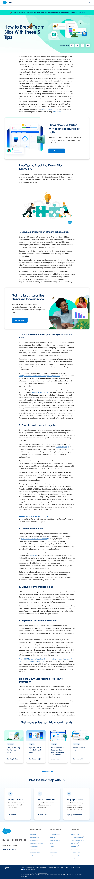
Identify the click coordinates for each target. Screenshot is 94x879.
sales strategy (46, 109)
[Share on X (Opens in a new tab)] (77, 45)
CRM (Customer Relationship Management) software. (39, 376)
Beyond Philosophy (39, 392)
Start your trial (78, 759)
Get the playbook (13, 759)
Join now (82, 12)
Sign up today (20, 320)
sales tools (57, 112)
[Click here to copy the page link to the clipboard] (88, 45)
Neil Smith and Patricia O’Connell (34, 539)
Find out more (57, 151)
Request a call (42, 815)
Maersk (32, 555)
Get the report (34, 759)
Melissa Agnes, (61, 447)
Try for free (12, 815)
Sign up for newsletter (74, 815)
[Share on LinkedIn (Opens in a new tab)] (72, 45)
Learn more (55, 759)
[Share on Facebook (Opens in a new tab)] (82, 45)
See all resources (47, 771)
